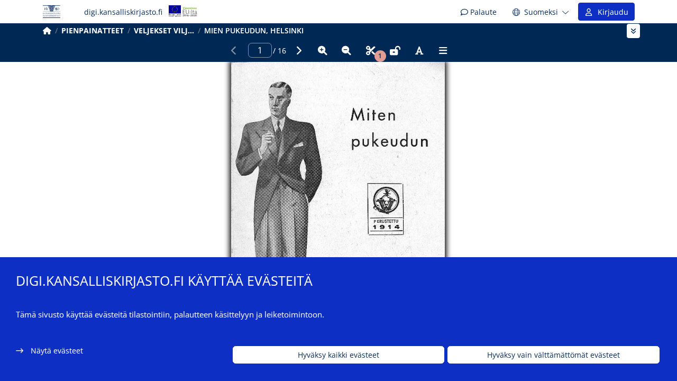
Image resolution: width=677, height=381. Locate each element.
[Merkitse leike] (370, 50)
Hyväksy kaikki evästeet (338, 355)
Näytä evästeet (57, 351)
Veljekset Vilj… (164, 30)
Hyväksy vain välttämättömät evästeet (553, 355)
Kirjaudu (610, 12)
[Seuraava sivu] (298, 50)
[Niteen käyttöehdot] (395, 50)
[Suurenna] (322, 50)
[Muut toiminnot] (443, 50)
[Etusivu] (47, 30)
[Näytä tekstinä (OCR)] (418, 50)
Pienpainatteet (92, 30)
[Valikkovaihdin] (633, 31)
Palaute (482, 12)
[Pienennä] (346, 50)
